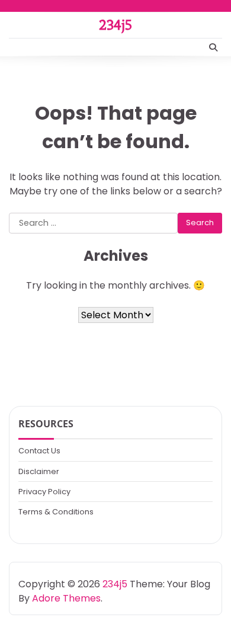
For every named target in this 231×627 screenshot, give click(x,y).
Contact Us (39, 451)
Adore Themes (66, 598)
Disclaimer (38, 471)
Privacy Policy (44, 492)
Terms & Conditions (56, 512)
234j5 (115, 25)
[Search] (213, 47)
